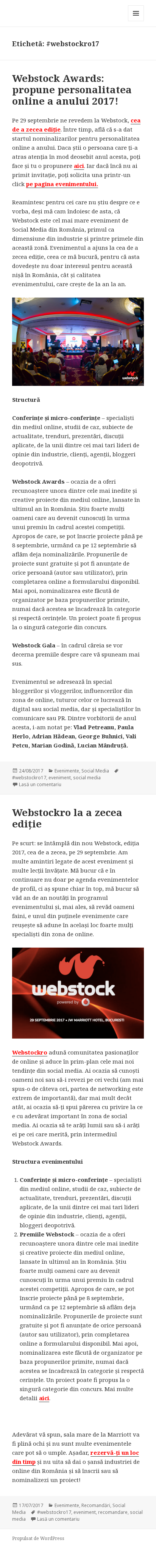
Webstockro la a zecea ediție (67, 817)
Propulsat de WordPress (38, 1538)
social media (87, 777)
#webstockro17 (29, 777)
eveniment (59, 777)
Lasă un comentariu (40, 784)
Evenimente (67, 771)
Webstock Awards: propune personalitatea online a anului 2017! (72, 89)
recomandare (113, 1512)
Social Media (95, 771)
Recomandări (95, 1505)
